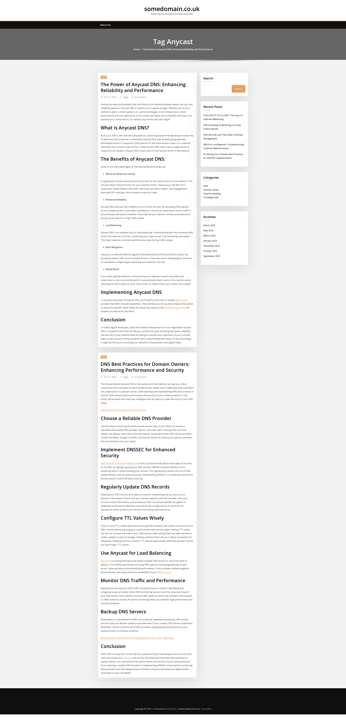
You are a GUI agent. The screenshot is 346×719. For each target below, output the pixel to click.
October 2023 (210, 251)
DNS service (181, 300)
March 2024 (209, 235)
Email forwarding (212, 193)
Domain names (211, 189)
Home (136, 49)
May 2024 (208, 230)
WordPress (171, 708)
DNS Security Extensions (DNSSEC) (119, 463)
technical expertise (174, 307)
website (127, 657)
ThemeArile (206, 708)
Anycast (105, 560)
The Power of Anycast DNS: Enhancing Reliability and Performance (178, 49)
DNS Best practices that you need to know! (123, 410)
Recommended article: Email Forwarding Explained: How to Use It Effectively (137, 638)
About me (105, 24)
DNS (104, 77)
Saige (125, 97)
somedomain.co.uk (172, 9)
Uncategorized (210, 197)
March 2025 (209, 225)
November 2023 (211, 245)
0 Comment (140, 97)
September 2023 (211, 256)
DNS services (164, 572)
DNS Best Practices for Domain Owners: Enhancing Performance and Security (145, 367)
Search (208, 78)
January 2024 (210, 240)
